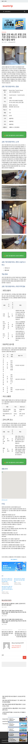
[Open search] (25, 11)
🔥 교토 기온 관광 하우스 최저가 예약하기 (14, 135)
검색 (3, 655)
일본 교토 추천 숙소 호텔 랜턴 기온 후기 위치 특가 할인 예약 (19, 580)
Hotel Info (4, 32)
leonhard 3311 (12, 42)
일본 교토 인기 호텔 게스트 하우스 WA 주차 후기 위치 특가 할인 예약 (7, 580)
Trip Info (4, 723)
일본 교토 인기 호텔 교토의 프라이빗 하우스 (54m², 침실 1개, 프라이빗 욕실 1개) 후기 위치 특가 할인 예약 (14, 612)
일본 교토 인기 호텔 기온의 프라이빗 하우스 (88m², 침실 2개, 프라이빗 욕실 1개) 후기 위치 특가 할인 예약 (14, 621)
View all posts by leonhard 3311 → (16, 646)
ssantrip (8, 6)
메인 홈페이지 (14, 559)
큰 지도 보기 (4, 500)
